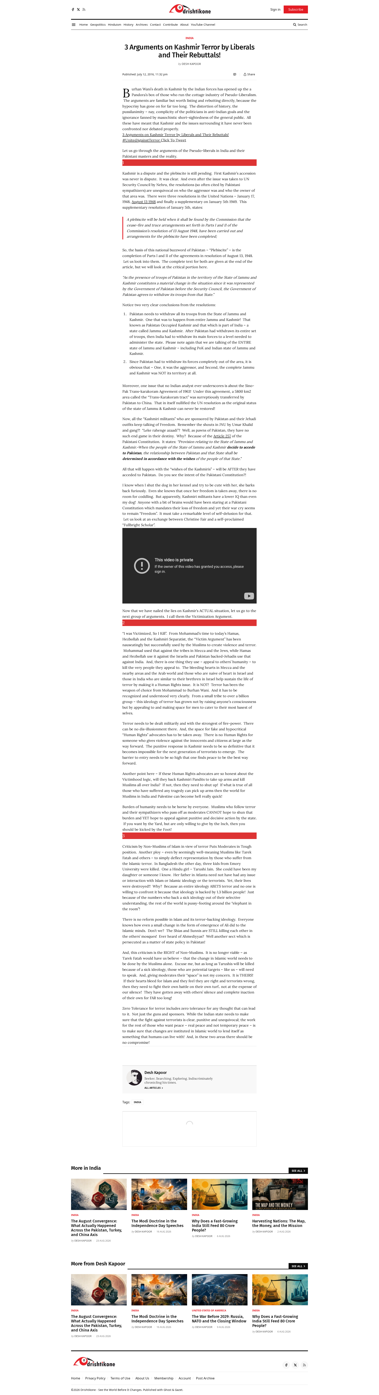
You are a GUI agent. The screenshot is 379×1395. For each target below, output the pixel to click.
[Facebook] (73, 9)
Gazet (178, 1390)
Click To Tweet (173, 140)
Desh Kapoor (191, 64)
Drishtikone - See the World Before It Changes (111, 1390)
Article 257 (222, 436)
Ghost (167, 1390)
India (190, 38)
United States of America (209, 1310)
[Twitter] (78, 9)
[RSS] (84, 9)
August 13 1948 (144, 201)
